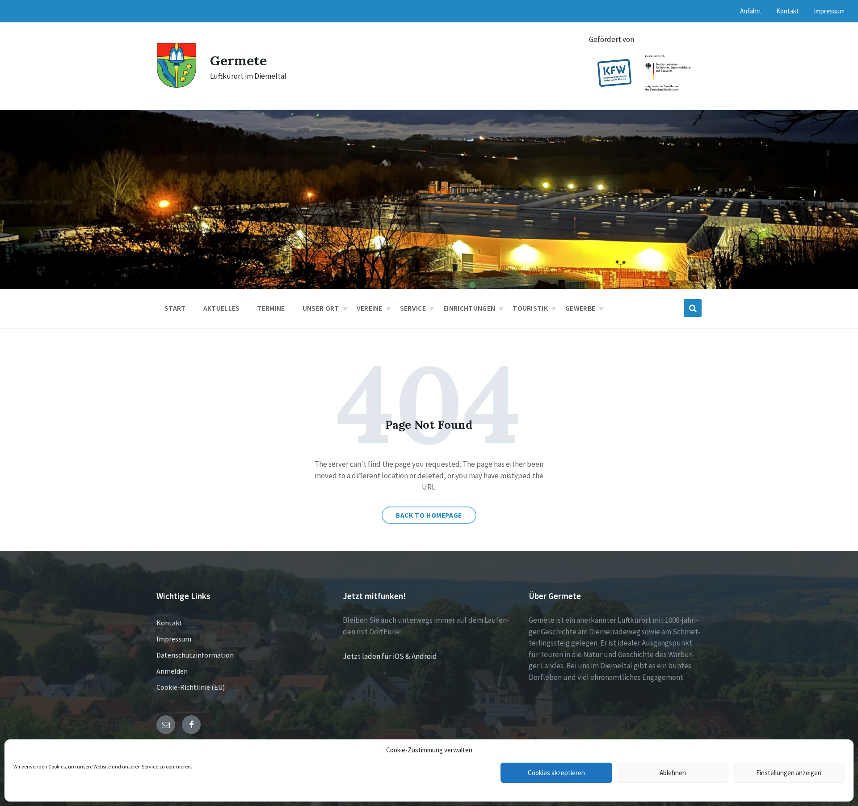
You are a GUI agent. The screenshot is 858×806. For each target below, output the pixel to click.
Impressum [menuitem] (829, 11)
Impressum (173, 638)
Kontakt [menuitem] (787, 11)
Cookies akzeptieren (556, 772)
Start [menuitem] (175, 308)
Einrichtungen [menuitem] (469, 308)
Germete (238, 60)
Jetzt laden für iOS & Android (390, 656)
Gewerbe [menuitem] (580, 308)
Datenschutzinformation (195, 654)
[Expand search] (693, 308)
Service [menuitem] (413, 308)
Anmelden (172, 671)
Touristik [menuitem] (530, 308)
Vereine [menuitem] (370, 308)
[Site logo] (176, 85)
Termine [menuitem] (271, 308)
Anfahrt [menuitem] (750, 11)
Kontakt (169, 622)
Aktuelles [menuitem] (221, 308)
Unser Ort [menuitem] (321, 308)
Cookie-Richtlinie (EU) (190, 687)
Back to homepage (429, 515)
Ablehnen (673, 772)
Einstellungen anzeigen (788, 772)
